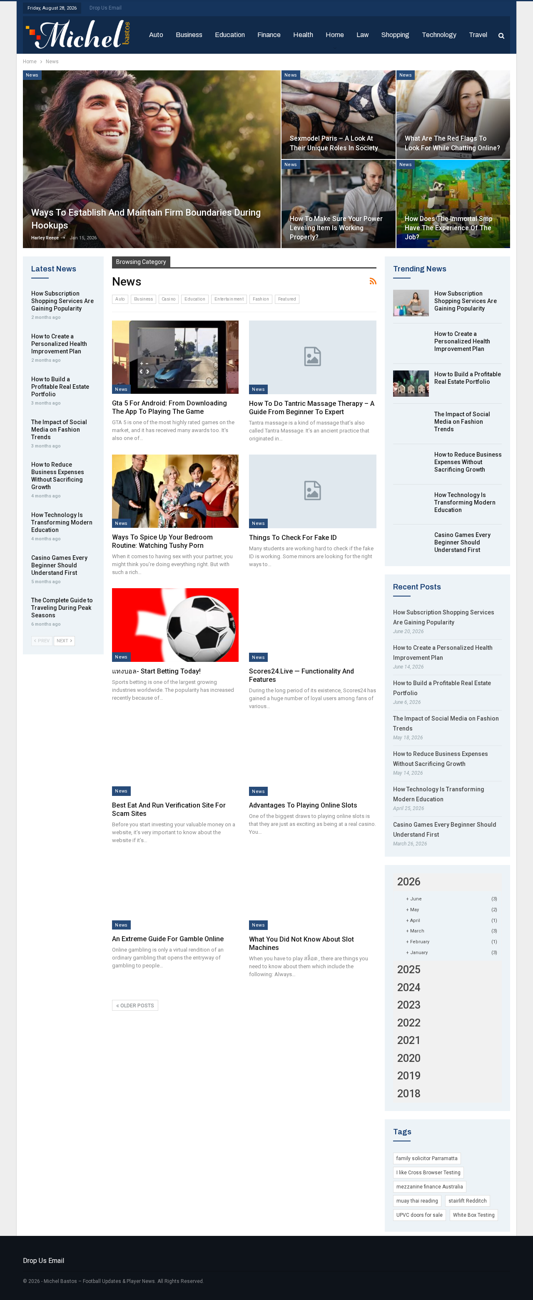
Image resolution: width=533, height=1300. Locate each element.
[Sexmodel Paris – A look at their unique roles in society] (338, 114)
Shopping (395, 34)
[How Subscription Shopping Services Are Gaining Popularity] (411, 303)
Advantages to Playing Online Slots (303, 805)
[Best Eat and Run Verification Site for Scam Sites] (175, 758)
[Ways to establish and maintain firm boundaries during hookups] (151, 159)
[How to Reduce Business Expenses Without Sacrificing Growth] (411, 464)
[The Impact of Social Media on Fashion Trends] (411, 423)
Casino (168, 299)
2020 (409, 1058)
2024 (409, 988)
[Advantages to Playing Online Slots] (312, 759)
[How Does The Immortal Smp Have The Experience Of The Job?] (453, 204)
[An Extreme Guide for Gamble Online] (175, 893)
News (32, 74)
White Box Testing (474, 1215)
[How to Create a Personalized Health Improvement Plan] (411, 343)
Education (230, 34)
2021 (409, 1040)
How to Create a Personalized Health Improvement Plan (462, 341)
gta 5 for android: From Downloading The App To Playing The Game (169, 407)
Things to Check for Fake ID (293, 538)
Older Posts (136, 1006)
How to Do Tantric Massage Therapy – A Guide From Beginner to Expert (311, 408)
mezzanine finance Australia (429, 1187)
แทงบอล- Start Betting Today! (156, 671)
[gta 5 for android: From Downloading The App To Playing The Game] (175, 357)
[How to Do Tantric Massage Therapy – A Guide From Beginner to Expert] (312, 357)
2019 (409, 1076)
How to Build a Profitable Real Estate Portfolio (60, 387)
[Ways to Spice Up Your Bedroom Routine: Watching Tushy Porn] (175, 491)
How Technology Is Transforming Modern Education (465, 502)
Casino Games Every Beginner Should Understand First (462, 542)
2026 (409, 882)
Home (335, 34)
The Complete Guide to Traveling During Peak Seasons (62, 608)
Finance (269, 34)
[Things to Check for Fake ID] (312, 491)
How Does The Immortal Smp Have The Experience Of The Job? (449, 228)
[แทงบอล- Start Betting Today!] (175, 624)
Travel (478, 34)
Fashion (261, 299)
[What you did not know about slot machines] (312, 893)
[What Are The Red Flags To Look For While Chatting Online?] (453, 114)
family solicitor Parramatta (427, 1158)
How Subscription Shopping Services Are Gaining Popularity (465, 301)
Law (362, 34)
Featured (287, 299)
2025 (409, 970)
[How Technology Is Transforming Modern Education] (411, 504)
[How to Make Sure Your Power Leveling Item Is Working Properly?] (338, 204)
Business (189, 34)
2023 (409, 1005)
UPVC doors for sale (419, 1215)
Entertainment (229, 299)
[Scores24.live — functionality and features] (312, 625)
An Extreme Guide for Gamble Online (168, 939)
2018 (409, 1094)
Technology (439, 34)
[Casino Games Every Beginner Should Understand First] (411, 544)
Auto (156, 34)
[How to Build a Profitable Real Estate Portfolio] (411, 383)
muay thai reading (417, 1201)
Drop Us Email (106, 8)
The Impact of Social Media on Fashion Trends (462, 422)
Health (303, 34)
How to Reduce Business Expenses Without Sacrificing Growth (468, 462)
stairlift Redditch (467, 1201)
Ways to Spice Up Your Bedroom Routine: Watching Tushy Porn (162, 541)
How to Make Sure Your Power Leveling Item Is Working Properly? (336, 228)
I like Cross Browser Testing (428, 1173)
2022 (409, 1023)
